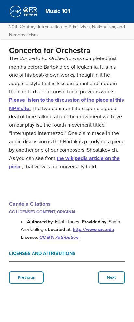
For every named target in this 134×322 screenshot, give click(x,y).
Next (111, 277)
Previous (26, 277)
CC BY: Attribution (58, 237)
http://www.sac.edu (93, 229)
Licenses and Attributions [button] (42, 253)
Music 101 (57, 11)
